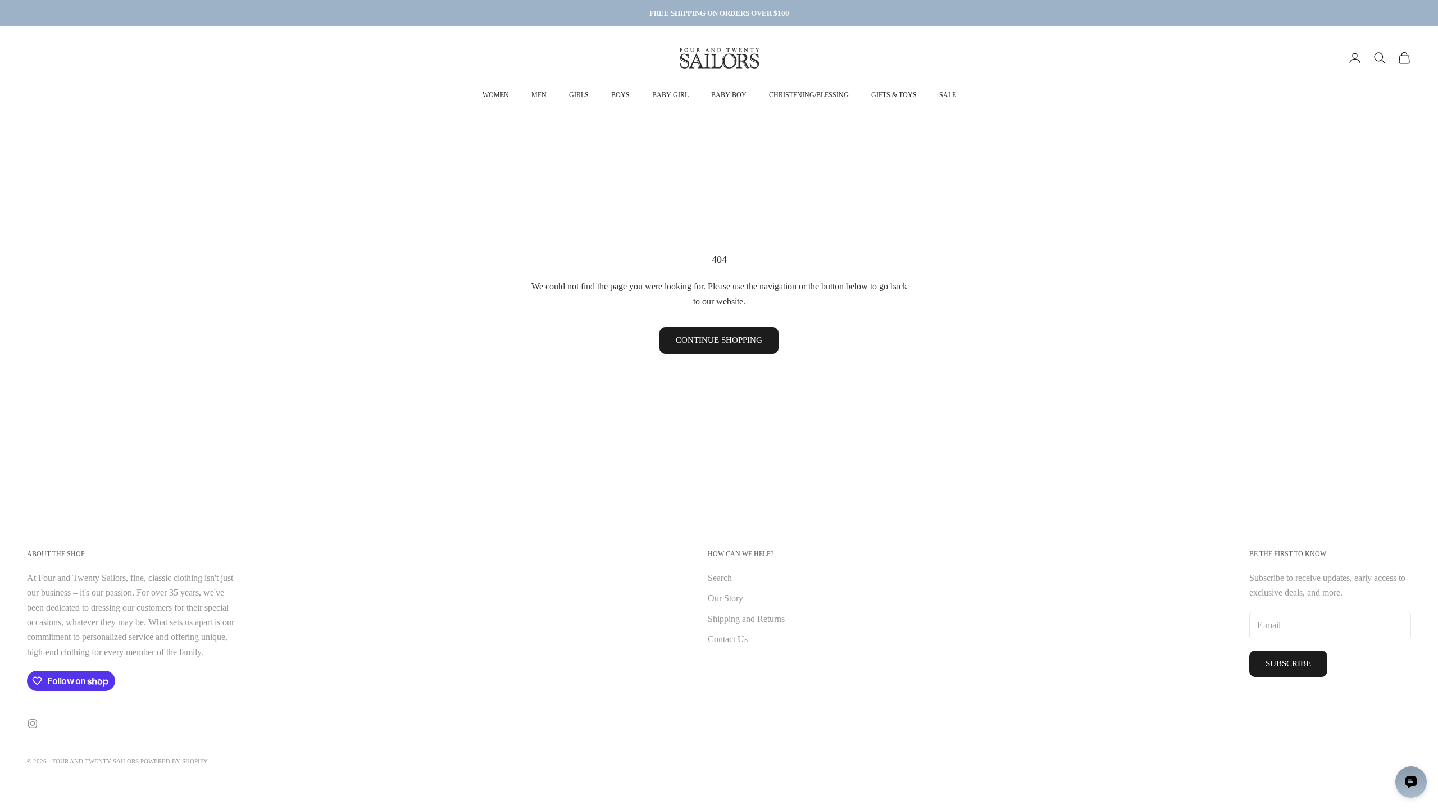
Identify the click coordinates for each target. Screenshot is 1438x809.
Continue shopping (719, 339)
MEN (539, 95)
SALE (947, 95)
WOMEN (496, 95)
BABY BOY (729, 95)
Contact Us (728, 639)
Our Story (725, 598)
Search (720, 578)
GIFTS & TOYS (894, 95)
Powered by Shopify (174, 761)
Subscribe (1288, 663)
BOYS (620, 95)
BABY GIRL (670, 95)
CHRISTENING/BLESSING (809, 95)
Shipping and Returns (746, 619)
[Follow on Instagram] (32, 723)
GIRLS (579, 95)
